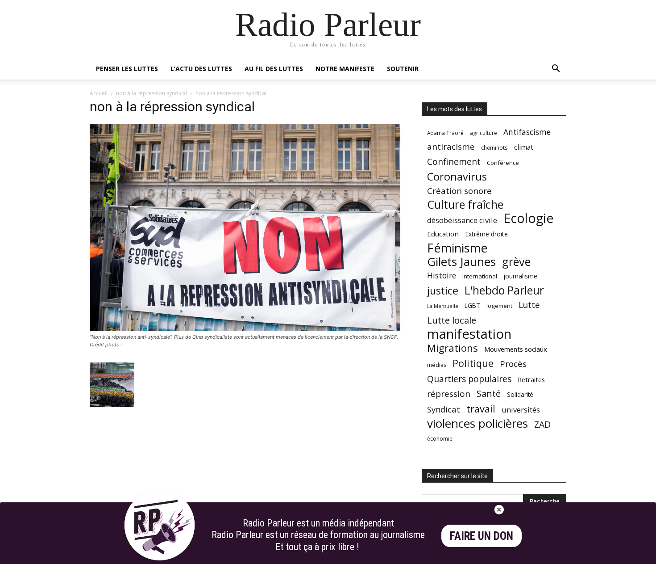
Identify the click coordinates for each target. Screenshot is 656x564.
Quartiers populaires (469, 378)
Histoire (441, 275)
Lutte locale (451, 320)
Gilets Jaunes (461, 261)
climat (523, 147)
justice (442, 290)
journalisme (520, 276)
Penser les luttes (127, 68)
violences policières (477, 423)
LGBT (472, 306)
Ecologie (528, 218)
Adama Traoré (445, 132)
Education (443, 233)
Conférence (503, 163)
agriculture (483, 133)
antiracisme (451, 147)
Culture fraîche (465, 204)
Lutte (529, 304)
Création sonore (459, 190)
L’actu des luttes (201, 68)
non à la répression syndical (151, 93)
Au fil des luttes (274, 68)
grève (516, 261)
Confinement (454, 161)
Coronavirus (457, 176)
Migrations (452, 348)
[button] (555, 69)
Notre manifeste (345, 68)
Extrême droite (486, 234)
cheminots (494, 147)
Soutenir (403, 68)
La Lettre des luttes (542, 556)
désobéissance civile (462, 220)
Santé (489, 393)
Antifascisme (527, 132)
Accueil (99, 93)
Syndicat (443, 409)
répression (448, 394)
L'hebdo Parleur (504, 290)
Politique (473, 363)
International (479, 276)
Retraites (531, 379)
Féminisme (457, 248)
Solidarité (520, 395)
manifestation (469, 334)
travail (480, 408)
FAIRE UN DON (481, 536)
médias (436, 365)
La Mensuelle (442, 306)
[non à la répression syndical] (245, 329)
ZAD (542, 424)
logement (499, 306)
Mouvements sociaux (515, 349)
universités (521, 409)
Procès (513, 363)
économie (440, 438)
